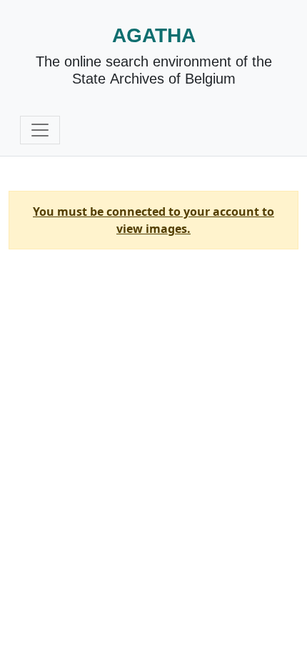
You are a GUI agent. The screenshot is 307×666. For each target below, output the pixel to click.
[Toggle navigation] (40, 130)
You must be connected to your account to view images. (153, 220)
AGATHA (154, 35)
